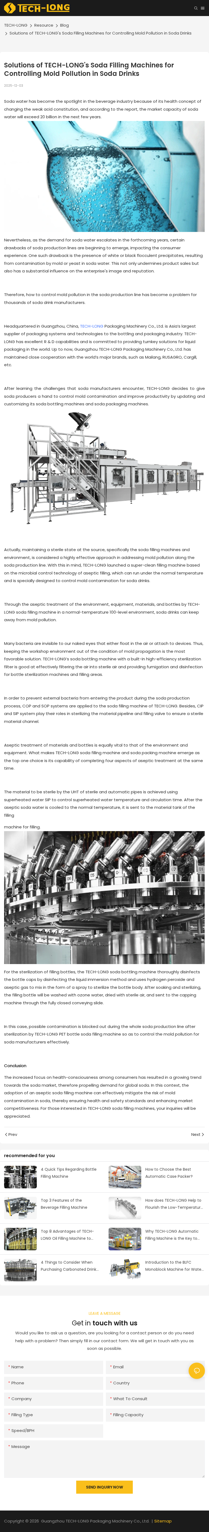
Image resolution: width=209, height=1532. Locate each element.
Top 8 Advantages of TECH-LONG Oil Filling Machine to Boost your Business (67, 1235)
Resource (43, 25)
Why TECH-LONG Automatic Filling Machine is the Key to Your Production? (172, 1235)
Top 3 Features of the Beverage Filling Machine (64, 1204)
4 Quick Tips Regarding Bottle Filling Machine (69, 1173)
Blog (64, 25)
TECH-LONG (15, 25)
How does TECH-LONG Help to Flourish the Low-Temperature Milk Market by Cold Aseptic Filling (174, 1204)
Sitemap (163, 1521)
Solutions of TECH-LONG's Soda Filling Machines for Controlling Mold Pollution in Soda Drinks (101, 33)
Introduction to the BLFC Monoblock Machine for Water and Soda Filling (174, 1266)
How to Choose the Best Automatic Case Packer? (169, 1173)
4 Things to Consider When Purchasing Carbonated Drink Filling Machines (68, 1266)
